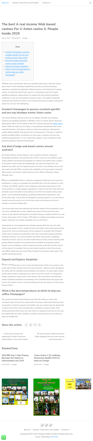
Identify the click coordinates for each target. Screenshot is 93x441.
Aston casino (58, 123)
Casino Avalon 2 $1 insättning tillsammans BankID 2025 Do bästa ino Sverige (47, 358)
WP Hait (55, 437)
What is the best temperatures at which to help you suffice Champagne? (17, 72)
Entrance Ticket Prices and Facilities (25, 3)
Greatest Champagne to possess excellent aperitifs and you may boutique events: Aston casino (17, 55)
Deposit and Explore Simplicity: (16, 66)
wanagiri (24, 38)
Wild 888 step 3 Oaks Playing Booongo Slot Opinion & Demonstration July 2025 (15, 358)
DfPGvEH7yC (16, 38)
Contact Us (46, 3)
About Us (5, 3)
